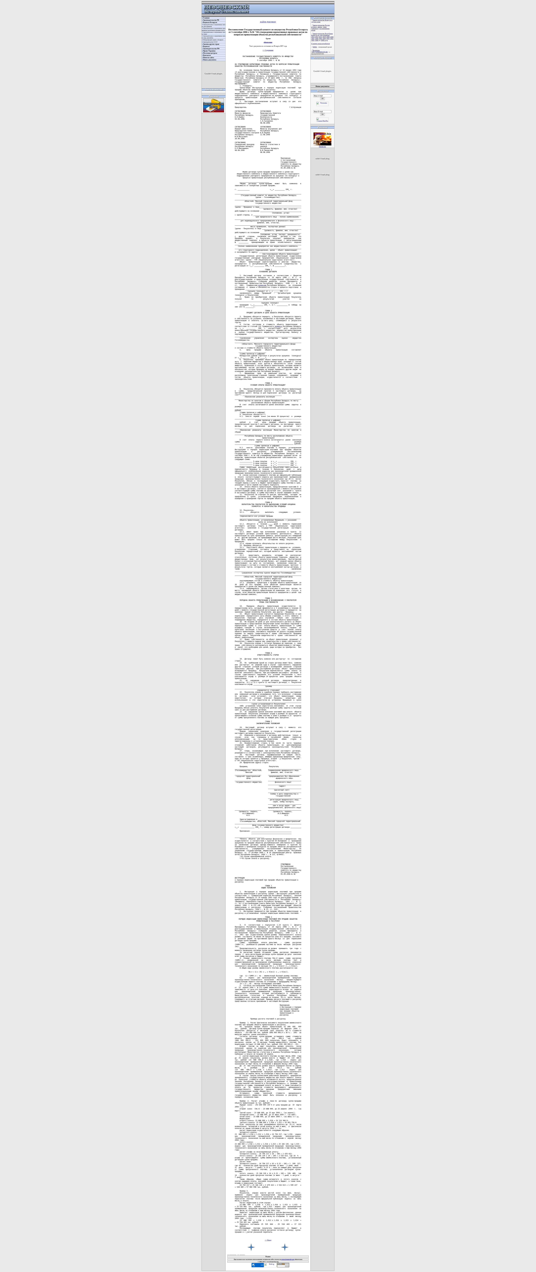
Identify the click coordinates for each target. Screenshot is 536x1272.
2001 (313, 40)
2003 (328, 38)
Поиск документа (209, 60)
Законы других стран (211, 44)
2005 (320, 38)
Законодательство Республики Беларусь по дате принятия (322, 34)
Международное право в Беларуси (213, 40)
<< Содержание (268, 50)
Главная (206, 18)
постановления (324, 28)
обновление (268, 42)
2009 (328, 37)
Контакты (207, 55)
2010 (324, 37)
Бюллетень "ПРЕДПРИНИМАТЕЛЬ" (319, 51)
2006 (316, 38)
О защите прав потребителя (320, 43)
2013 (313, 37)
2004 (324, 38)
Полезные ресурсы (210, 53)
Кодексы (206, 46)
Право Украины (209, 51)
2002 (331, 38)
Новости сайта (208, 58)
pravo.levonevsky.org (287, 1259)
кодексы (314, 27)
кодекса (278, 326)
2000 (316, 40)
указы (324, 27)
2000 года (324, 40)
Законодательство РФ (211, 49)
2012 (316, 37)
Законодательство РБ (211, 20)
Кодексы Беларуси (210, 22)
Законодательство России (321, 25)
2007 (313, 38)
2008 (331, 37)
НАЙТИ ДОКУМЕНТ (268, 22)
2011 (320, 37)
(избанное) (315, 28)
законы (319, 27)
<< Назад (268, 1240)
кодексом (262, 285)
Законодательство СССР (210, 42)
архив (313, 30)
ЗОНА (315, 47)
